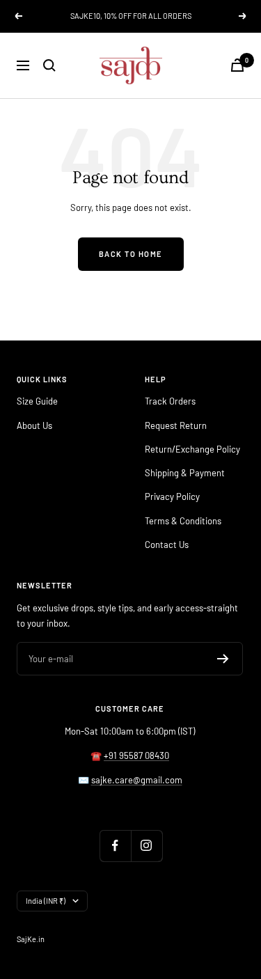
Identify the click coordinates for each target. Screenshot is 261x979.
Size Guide (37, 401)
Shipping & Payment (185, 472)
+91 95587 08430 (136, 755)
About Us (34, 425)
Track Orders (170, 401)
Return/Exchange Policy (192, 449)
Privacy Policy (172, 496)
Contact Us (167, 544)
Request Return (176, 425)
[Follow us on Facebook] (115, 845)
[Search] (49, 65)
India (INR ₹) (45, 900)
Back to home (131, 253)
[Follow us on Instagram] (146, 845)
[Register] (223, 659)
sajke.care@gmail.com (136, 779)
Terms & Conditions (183, 520)
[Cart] (237, 65)
